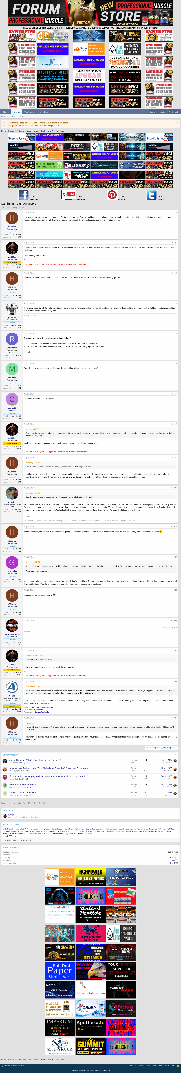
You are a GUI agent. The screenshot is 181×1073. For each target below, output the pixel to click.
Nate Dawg (138, 831)
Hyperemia (168, 795)
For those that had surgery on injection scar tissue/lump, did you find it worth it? (48, 776)
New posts (5, 116)
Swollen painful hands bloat (22, 792)
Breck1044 (24, 831)
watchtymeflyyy (167, 831)
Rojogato (63, 831)
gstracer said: (31, 429)
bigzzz (70, 831)
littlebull (121, 829)
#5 (176, 334)
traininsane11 (167, 771)
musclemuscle (130, 829)
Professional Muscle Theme (15, 1066)
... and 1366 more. (10, 836)
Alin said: (29, 723)
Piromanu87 (33, 829)
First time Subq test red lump (23, 784)
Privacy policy (158, 1066)
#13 (175, 590)
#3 (176, 273)
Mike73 (73, 829)
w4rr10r (11, 834)
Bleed (5, 834)
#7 (176, 394)
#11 (175, 527)
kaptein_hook (95, 831)
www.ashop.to (47, 708)
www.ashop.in (36, 708)
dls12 (103, 831)
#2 (176, 243)
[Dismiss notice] (177, 122)
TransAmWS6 (83, 831)
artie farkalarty (148, 831)
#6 (176, 364)
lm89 (75, 831)
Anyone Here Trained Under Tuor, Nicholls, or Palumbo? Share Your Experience (48, 768)
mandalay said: (31, 463)
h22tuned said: (31, 687)
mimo (90, 834)
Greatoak (80, 834)
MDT (160, 829)
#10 (175, 488)
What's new (29, 112)
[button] (36, 111)
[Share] (172, 212)
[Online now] (12, 405)
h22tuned (6, 208)
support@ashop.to (36, 710)
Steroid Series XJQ (60, 834)
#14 (175, 620)
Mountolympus (14, 771)
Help (167, 1066)
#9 (176, 458)
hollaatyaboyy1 (14, 787)
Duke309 (58, 829)
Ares (155, 829)
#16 (175, 682)
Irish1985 (174, 863)
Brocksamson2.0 (21, 834)
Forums (16, 112)
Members (44, 112)
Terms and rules (144, 1066)
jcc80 (52, 829)
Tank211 (49, 834)
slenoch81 (15, 831)
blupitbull (41, 834)
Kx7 (26, 829)
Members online (11, 824)
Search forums (17, 116)
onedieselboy (112, 831)
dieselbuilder (167, 787)
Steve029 (6, 831)
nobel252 (72, 834)
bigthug (165, 829)
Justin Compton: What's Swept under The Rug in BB (35, 760)
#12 (175, 557)
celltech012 (13, 779)
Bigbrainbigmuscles (93, 829)
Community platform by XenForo (90, 1070)
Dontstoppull (54, 831)
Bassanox (81, 829)
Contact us (132, 1066)
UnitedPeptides (8, 829)
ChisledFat (20, 829)
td (86, 834)
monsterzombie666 (109, 829)
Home (6, 112)
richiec (157, 831)
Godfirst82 (33, 834)
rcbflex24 (129, 831)
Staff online (8, 810)
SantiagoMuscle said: (34, 656)
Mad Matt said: (31, 562)
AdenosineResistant (144, 829)
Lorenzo (39, 831)
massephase (44, 829)
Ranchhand (13, 763)
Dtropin (45, 831)
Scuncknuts (13, 795)
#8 (176, 424)
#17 (175, 718)
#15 (175, 651)
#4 (176, 303)
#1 (176, 213)
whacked (66, 829)
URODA (172, 829)
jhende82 (121, 831)
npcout (169, 779)
